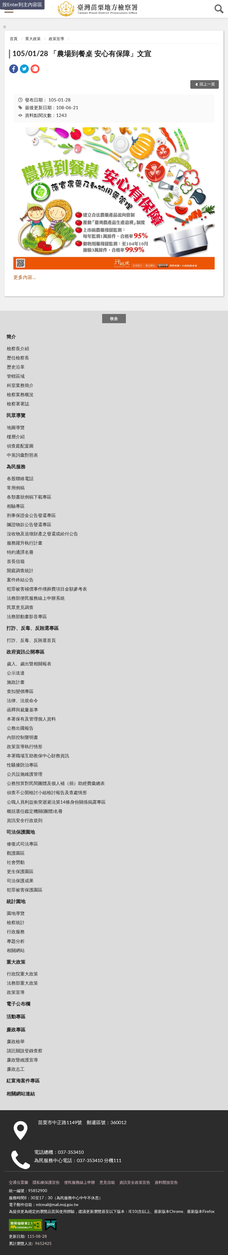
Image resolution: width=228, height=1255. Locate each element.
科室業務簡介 (20, 385)
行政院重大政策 (22, 974)
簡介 (11, 336)
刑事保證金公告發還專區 (31, 515)
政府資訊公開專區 (26, 652)
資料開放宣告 (166, 1183)
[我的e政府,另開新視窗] (50, 1226)
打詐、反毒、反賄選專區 (33, 628)
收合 (114, 319)
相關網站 (16, 950)
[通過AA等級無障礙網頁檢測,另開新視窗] (25, 1226)
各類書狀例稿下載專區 (29, 497)
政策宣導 (56, 39)
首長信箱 (16, 561)
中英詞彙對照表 (22, 455)
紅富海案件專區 (23, 1080)
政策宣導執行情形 (24, 747)
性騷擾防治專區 (22, 765)
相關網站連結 (21, 1093)
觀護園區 (16, 853)
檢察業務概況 (20, 395)
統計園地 (16, 901)
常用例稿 (16, 488)
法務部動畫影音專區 (27, 617)
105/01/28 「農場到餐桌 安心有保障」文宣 (81, 54)
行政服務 (16, 932)
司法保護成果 (20, 881)
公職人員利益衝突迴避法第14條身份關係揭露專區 (56, 802)
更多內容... (24, 277)
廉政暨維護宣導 (22, 1060)
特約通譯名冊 (20, 552)
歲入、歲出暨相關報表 (29, 664)
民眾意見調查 (20, 607)
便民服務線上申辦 (79, 1183)
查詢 (219, 9)
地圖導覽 (16, 428)
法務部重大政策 (22, 983)
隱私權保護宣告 (46, 1183)
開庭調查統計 (20, 571)
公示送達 (16, 673)
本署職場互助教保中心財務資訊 (38, 756)
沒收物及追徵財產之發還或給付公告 (42, 534)
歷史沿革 (16, 367)
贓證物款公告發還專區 (29, 525)
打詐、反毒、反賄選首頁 (31, 640)
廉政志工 (16, 1069)
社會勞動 (16, 862)
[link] (13, 69)
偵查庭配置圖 (20, 446)
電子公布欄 (18, 1004)
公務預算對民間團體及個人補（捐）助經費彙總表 (56, 783)
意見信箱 (107, 1183)
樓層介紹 (16, 437)
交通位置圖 (18, 1183)
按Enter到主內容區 (22, 4)
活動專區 (16, 1016)
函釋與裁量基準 (22, 710)
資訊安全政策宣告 (134, 1183)
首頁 (14, 39)
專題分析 (16, 941)
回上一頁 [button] (207, 84)
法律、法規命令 (22, 701)
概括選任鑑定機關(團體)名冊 (35, 811)
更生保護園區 (20, 872)
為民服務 (16, 466)
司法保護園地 (21, 832)
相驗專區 (16, 506)
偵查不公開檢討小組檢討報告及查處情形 (47, 793)
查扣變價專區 (20, 691)
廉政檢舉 (16, 1042)
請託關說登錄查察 (24, 1051)
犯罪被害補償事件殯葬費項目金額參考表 (47, 589)
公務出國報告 (20, 728)
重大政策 (33, 39)
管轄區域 (16, 376)
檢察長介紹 (18, 349)
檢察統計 (16, 923)
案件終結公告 (20, 580)
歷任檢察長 (18, 358)
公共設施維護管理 (24, 774)
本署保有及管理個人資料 (31, 719)
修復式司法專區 (22, 844)
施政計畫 (16, 682)
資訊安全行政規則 (24, 820)
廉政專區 (16, 1029)
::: (4, 26)
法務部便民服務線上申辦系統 (36, 598)
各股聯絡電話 (20, 479)
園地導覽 (16, 913)
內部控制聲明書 (22, 737)
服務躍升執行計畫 (24, 543)
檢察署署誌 (18, 404)
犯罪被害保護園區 (24, 890)
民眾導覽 (16, 415)
